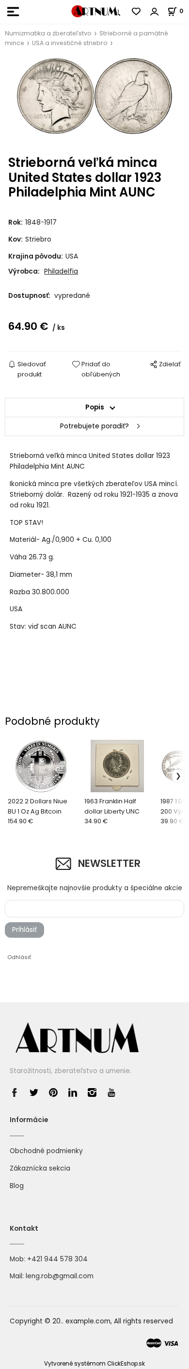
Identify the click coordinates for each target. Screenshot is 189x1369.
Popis (94, 407)
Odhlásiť (19, 957)
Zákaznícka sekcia (40, 1168)
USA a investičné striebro (70, 43)
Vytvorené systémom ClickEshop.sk (94, 1364)
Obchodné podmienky (46, 1151)
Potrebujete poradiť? (94, 426)
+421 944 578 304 (57, 1259)
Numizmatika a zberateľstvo (48, 33)
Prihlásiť (24, 929)
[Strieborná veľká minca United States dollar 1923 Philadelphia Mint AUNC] (94, 101)
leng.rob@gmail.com (60, 1276)
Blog (17, 1185)
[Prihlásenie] (154, 11)
